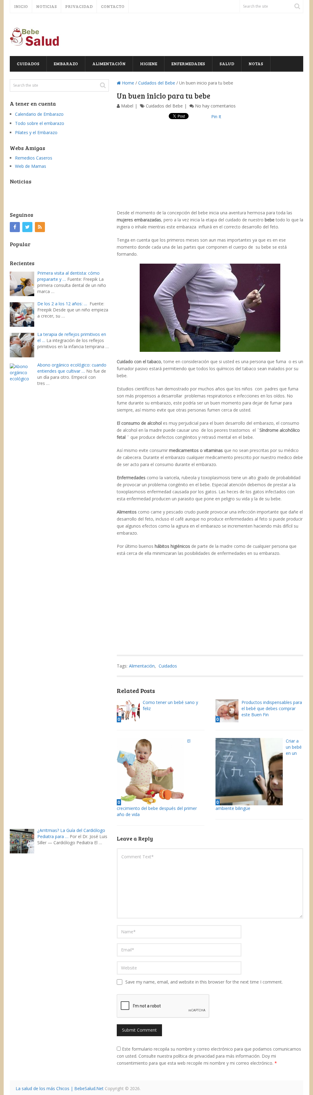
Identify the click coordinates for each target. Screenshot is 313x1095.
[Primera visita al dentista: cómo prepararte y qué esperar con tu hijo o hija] (23, 283)
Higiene (148, 63)
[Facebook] (15, 227)
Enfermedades (188, 63)
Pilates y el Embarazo (36, 132)
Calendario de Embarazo (39, 114)
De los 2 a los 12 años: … (62, 304)
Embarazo (66, 63)
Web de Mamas (30, 166)
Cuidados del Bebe (156, 83)
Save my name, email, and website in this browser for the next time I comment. (204, 982)
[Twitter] (27, 227)
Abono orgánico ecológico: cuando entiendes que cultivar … (71, 368)
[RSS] (40, 227)
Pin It (216, 116)
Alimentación (109, 63)
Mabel (127, 106)
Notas (256, 63)
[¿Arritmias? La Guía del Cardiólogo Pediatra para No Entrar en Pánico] (23, 840)
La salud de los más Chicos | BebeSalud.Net (60, 1088)
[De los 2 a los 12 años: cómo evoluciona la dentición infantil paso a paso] (23, 314)
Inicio (21, 6)
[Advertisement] (210, 166)
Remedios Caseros (33, 158)
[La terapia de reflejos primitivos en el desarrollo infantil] (23, 344)
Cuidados (28, 63)
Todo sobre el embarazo (39, 123)
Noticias (46, 6)
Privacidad (79, 6)
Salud (226, 63)
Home (127, 83)
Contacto (112, 6)
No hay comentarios (215, 106)
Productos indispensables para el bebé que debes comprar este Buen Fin (271, 708)
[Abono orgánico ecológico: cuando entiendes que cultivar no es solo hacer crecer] (23, 592)
